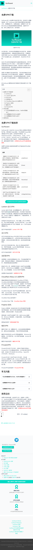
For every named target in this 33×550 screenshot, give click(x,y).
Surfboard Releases (16, 522)
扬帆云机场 (16, 490)
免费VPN (6, 477)
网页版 (12, 457)
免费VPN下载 (16, 530)
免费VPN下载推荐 (8, 92)
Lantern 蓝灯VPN (11, 95)
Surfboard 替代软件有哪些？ (16, 531)
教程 (16, 533)
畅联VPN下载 (16, 341)
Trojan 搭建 (6, 465)
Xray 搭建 (6, 468)
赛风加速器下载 (14, 322)
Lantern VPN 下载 (17, 229)
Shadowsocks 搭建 (8, 461)
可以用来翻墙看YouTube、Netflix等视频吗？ (16, 111)
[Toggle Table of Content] (28, 89)
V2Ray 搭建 (6, 466)
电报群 (15, 457)
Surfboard (9, 3)
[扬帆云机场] (16, 487)
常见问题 (6, 108)
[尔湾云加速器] (16, 496)
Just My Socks (12, 475)
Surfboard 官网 (16, 524)
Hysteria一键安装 (8, 470)
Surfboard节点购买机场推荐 (16, 528)
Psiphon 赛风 (9, 103)
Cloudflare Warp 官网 (19, 301)
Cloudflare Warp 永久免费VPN (14, 101)
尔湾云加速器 (16, 500)
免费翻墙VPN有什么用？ (13, 116)
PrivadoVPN (9, 107)
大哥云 (16, 509)
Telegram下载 (7, 457)
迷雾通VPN (9, 99)
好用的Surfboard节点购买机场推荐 (16, 201)
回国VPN (14, 477)
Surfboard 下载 (16, 526)
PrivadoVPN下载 (19, 368)
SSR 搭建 (6, 463)
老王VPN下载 (16, 252)
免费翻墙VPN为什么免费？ (13, 114)
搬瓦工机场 (6, 475)
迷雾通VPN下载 (18, 273)
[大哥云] (16, 506)
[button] (1, 414)
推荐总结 (6, 118)
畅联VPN (8, 105)
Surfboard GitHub (16, 521)
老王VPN (8, 97)
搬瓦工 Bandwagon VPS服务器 (11, 472)
